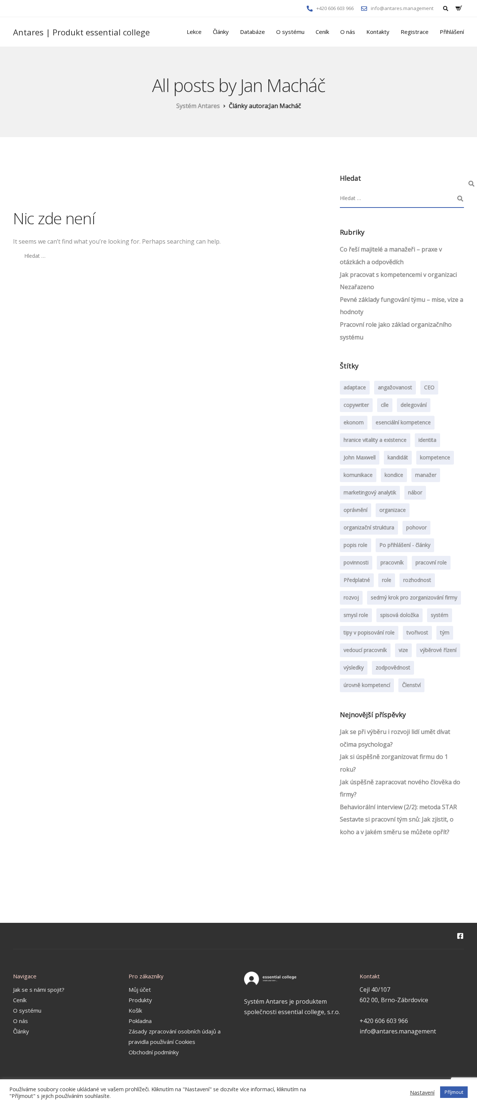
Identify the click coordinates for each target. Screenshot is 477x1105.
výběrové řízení (438, 649)
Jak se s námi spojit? (38, 989)
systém (439, 614)
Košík (135, 1010)
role (386, 579)
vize (403, 649)
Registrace (415, 31)
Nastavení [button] (422, 1092)
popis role (355, 544)
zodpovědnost (393, 667)
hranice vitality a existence (375, 439)
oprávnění (355, 509)
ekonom (354, 422)
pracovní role (431, 562)
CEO (429, 387)
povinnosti (356, 562)
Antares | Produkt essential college (81, 32)
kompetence (435, 457)
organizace (392, 509)
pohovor (416, 527)
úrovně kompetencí (367, 684)
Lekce (194, 31)
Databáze (252, 31)
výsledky (354, 667)
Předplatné (357, 579)
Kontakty (377, 31)
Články (221, 31)
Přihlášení (452, 31)
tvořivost (417, 632)
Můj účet (140, 989)
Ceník (322, 31)
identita (427, 439)
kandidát (398, 457)
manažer (425, 474)
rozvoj (351, 597)
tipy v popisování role (369, 632)
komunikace (358, 474)
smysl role (356, 614)
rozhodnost (417, 579)
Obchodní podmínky (154, 1052)
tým (444, 632)
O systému (290, 31)
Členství (411, 684)
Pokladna (140, 1021)
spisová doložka (399, 614)
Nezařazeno (357, 287)
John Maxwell (360, 457)
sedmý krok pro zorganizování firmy (414, 597)
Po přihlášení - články (404, 544)
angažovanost (395, 387)
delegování (414, 404)
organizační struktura (369, 527)
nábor (415, 492)
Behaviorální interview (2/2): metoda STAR (398, 807)
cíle (385, 404)
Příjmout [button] (454, 1092)
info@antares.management (398, 1031)
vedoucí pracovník (365, 649)
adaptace (355, 387)
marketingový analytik (370, 492)
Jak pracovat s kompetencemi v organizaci (398, 274)
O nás (347, 31)
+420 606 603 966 (384, 1021)
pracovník (392, 562)
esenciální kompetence (403, 422)
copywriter (356, 404)
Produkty (140, 1000)
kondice (394, 474)
